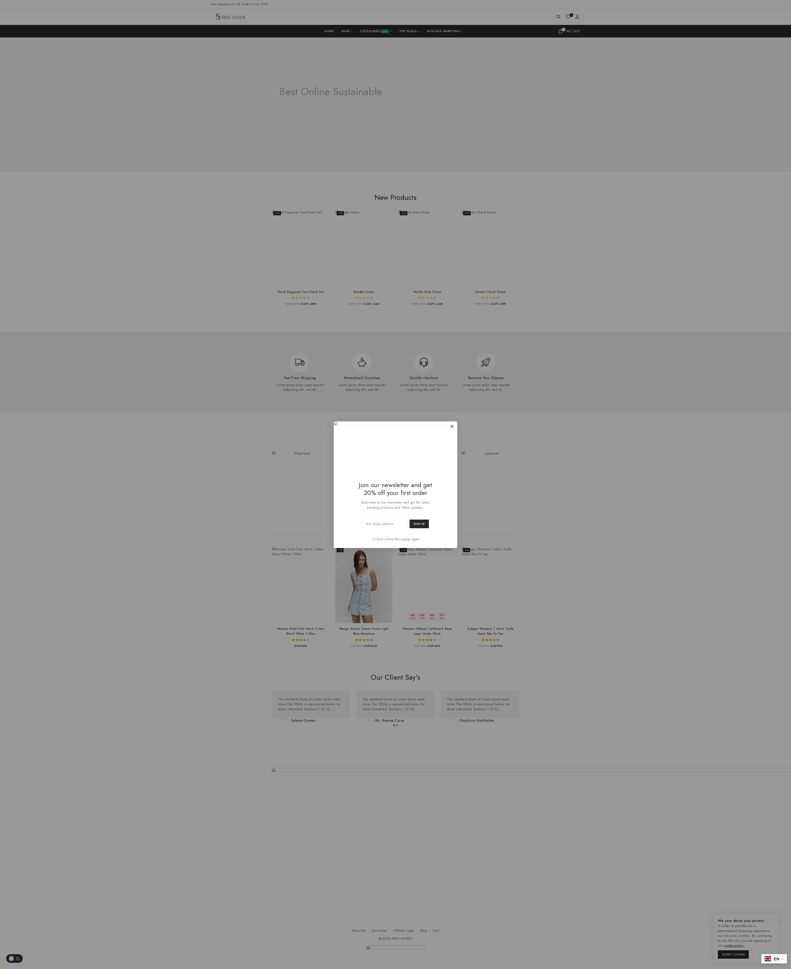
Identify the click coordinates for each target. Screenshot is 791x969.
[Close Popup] (452, 426)
